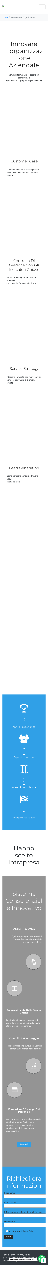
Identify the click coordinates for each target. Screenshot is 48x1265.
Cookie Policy (8, 1254)
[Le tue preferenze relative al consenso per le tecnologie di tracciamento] (43, 1260)
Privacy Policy (23, 1254)
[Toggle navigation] (42, 6)
